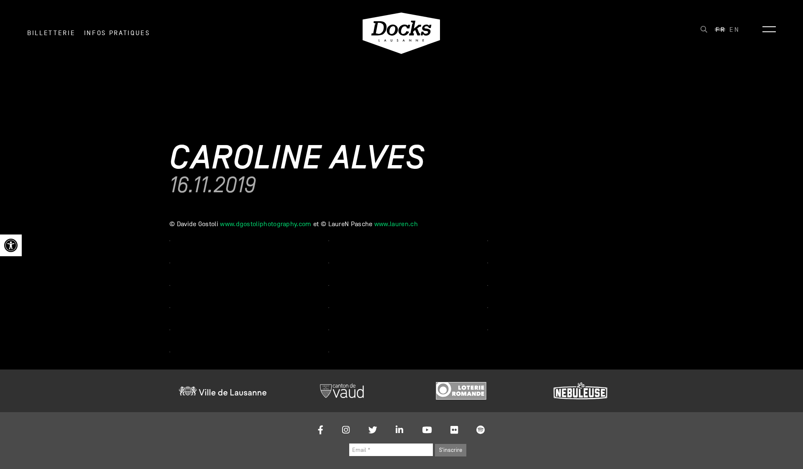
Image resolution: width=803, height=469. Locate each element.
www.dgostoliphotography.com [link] (265, 224)
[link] (11, 245)
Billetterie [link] (51, 33)
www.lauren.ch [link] (396, 224)
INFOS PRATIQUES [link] (117, 33)
